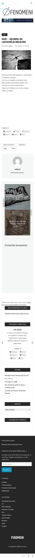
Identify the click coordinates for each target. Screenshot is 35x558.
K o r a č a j (9, 379)
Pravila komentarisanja (9, 488)
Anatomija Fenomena (8, 501)
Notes (3, 523)
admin (10, 46)
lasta (13, 148)
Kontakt (4, 482)
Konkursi (4, 520)
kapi (5, 148)
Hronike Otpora (6, 515)
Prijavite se (6, 470)
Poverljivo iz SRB (11, 382)
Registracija (5, 491)
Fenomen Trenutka (8, 509)
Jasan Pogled (6, 518)
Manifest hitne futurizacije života (17, 314)
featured (22, 145)
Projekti (4, 526)
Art (4, 34)
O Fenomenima (6, 485)
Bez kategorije (6, 507)
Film (3, 512)
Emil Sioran (17, 329)
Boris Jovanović (9, 145)
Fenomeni (17, 538)
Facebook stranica (17, 420)
